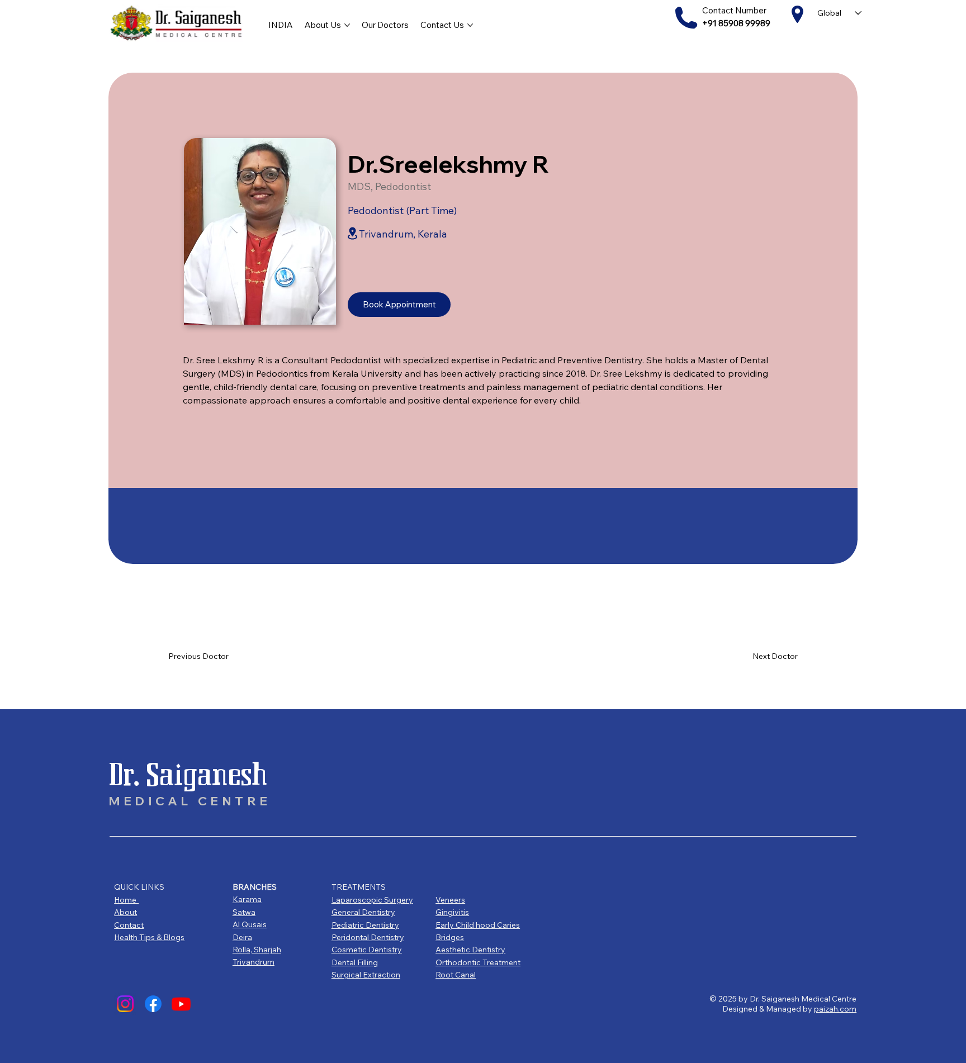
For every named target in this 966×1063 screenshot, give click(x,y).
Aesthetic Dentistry (470, 950)
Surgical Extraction (366, 975)
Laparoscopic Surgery (372, 900)
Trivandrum (253, 962)
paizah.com (835, 1009)
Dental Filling (355, 962)
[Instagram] (125, 1004)
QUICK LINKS (139, 887)
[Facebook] (153, 1004)
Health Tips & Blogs (149, 937)
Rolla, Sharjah (257, 950)
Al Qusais (250, 924)
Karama (247, 899)
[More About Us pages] (347, 25)
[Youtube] (181, 1004)
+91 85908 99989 (736, 23)
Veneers (450, 900)
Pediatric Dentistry (365, 925)
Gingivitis (452, 912)
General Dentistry (363, 912)
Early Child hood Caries (477, 925)
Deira (242, 937)
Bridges (449, 937)
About (125, 912)
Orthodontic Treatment (477, 962)
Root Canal (455, 975)
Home (126, 900)
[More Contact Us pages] (470, 25)
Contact (129, 925)
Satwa (244, 912)
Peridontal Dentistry (368, 937)
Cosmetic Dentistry (367, 950)
